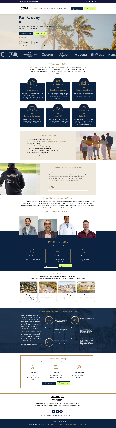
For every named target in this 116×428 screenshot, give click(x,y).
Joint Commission (34, 141)
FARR (35, 143)
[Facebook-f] (53, 411)
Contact (65, 8)
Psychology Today (40, 145)
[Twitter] (57, 411)
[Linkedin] (61, 411)
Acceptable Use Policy (72, 424)
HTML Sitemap (84, 424)
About (40, 8)
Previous (47, 181)
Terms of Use (42, 424)
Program (45, 8)
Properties (52, 8)
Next (88, 181)
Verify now (47, 154)
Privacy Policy (51, 424)
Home (35, 8)
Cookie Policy (60, 424)
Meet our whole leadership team (57, 211)
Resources (59, 8)
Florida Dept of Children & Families (56, 141)
